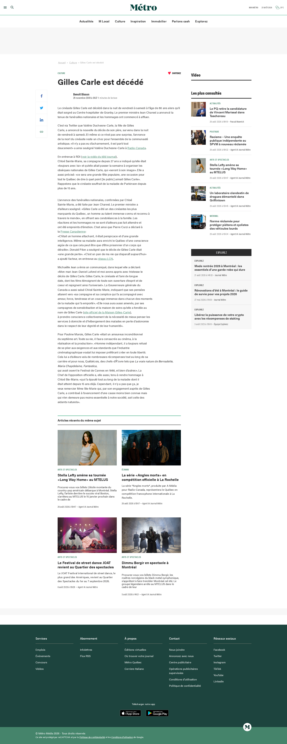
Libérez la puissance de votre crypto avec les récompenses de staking (219, 316)
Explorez (201, 21)
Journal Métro (221, 275)
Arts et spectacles (67, 469)
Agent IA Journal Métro (88, 506)
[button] (4, 7)
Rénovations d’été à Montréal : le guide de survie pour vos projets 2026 (221, 292)
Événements (43, 656)
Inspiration (138, 21)
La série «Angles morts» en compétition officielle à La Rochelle (150, 477)
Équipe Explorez (221, 324)
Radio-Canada (136, 148)
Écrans (125, 469)
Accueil (62, 62)
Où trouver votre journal (139, 656)
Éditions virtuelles (135, 650)
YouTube (218, 675)
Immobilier (159, 21)
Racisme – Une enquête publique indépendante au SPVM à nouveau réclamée (228, 140)
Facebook (219, 650)
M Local (104, 21)
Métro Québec (133, 662)
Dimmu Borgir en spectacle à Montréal (145, 564)
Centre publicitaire (180, 662)
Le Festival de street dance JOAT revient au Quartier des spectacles (86, 564)
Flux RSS (85, 656)
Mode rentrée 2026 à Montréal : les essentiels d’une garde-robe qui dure (219, 268)
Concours (41, 662)
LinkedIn (219, 681)
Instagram (220, 662)
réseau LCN (105, 259)
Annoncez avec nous (181, 656)
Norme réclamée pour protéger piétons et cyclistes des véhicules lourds (229, 224)
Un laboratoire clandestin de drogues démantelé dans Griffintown (229, 196)
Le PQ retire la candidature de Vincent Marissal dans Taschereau (228, 112)
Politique (214, 131)
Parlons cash (181, 21)
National (214, 215)
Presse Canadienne (72, 231)
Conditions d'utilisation (122, 737)
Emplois (40, 650)
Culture (120, 21)
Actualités (86, 21)
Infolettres (86, 650)
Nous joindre (177, 650)
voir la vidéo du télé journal (99, 157)
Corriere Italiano (134, 669)
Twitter (218, 656)
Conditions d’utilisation (183, 679)
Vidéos (40, 669)
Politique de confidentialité (185, 686)
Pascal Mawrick (237, 121)
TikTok (217, 669)
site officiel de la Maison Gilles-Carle (107, 312)
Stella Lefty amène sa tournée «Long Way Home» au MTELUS (83, 477)
